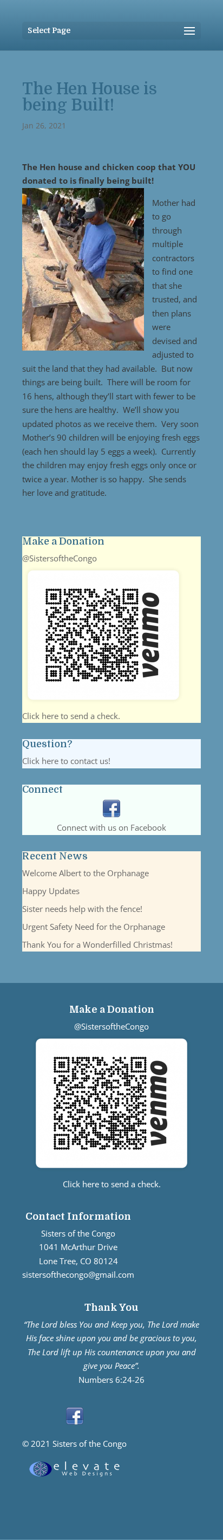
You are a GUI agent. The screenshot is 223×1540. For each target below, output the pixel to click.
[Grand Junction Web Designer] (74, 1476)
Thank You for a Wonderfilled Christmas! (97, 944)
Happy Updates (51, 890)
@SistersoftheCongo (59, 558)
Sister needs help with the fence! (82, 908)
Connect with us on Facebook (111, 827)
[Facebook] (111, 813)
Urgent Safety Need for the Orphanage (93, 926)
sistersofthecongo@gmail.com (78, 1274)
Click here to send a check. (71, 715)
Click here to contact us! (66, 760)
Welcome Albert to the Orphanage (85, 873)
